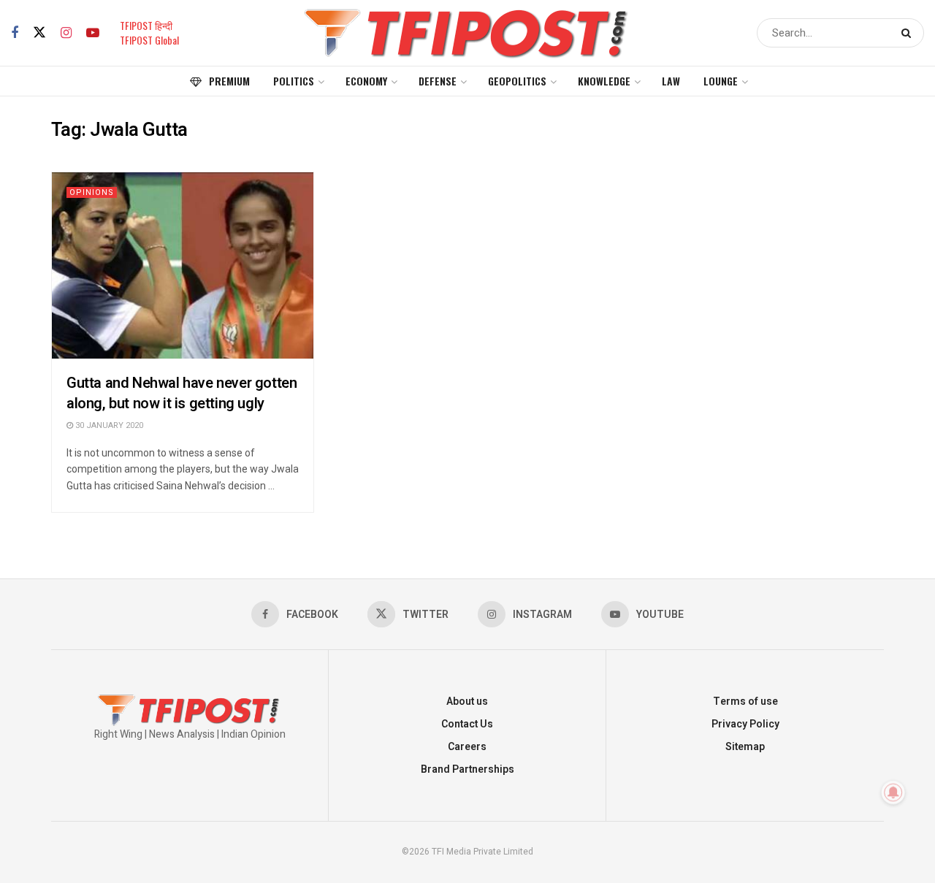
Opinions (91, 192)
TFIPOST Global (149, 39)
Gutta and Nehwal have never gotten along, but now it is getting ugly (181, 393)
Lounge (720, 80)
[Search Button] (909, 32)
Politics (293, 80)
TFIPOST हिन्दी (146, 25)
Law (671, 80)
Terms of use (745, 701)
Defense (438, 80)
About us (467, 701)
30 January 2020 (108, 425)
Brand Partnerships (467, 769)
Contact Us (467, 724)
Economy (366, 80)
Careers (467, 746)
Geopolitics (517, 80)
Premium (229, 80)
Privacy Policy (745, 724)
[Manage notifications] (893, 792)
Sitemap (745, 746)
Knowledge (604, 80)
